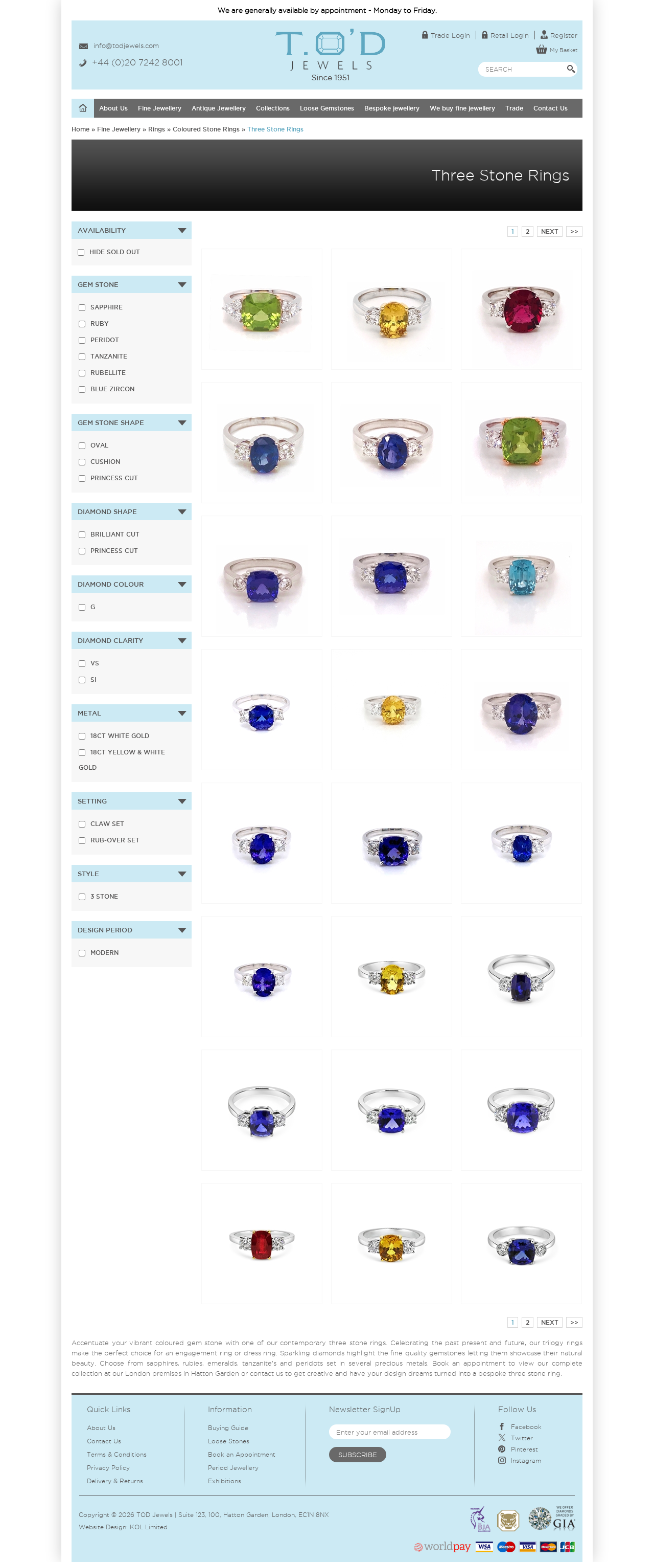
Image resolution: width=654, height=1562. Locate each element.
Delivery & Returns (115, 1481)
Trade (514, 108)
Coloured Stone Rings (206, 129)
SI (93, 679)
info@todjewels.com (126, 45)
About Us (113, 108)
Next (549, 231)
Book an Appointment (241, 1454)
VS (94, 663)
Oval (99, 445)
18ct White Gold (119, 735)
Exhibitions (224, 1481)
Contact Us (550, 108)
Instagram (526, 1460)
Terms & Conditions (117, 1454)
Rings (156, 129)
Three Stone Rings (275, 129)
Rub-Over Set (114, 840)
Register (563, 35)
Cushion (105, 461)
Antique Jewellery (219, 108)
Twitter (522, 1438)
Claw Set (107, 823)
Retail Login (510, 35)
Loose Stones (228, 1441)
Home (80, 129)
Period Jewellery (233, 1467)
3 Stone (104, 896)
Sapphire (106, 307)
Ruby (99, 323)
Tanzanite (108, 356)
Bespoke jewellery (391, 108)
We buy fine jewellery (462, 108)
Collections (273, 108)
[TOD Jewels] (330, 33)
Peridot (104, 340)
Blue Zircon (112, 389)
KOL (136, 1527)
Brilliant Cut (114, 534)
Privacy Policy (108, 1467)
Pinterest (524, 1449)
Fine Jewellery (159, 108)
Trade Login (450, 35)
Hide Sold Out (114, 252)
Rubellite (108, 372)
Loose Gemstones (327, 108)
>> (574, 231)
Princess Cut (114, 478)
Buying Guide (228, 1427)
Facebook (526, 1426)
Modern (104, 952)
